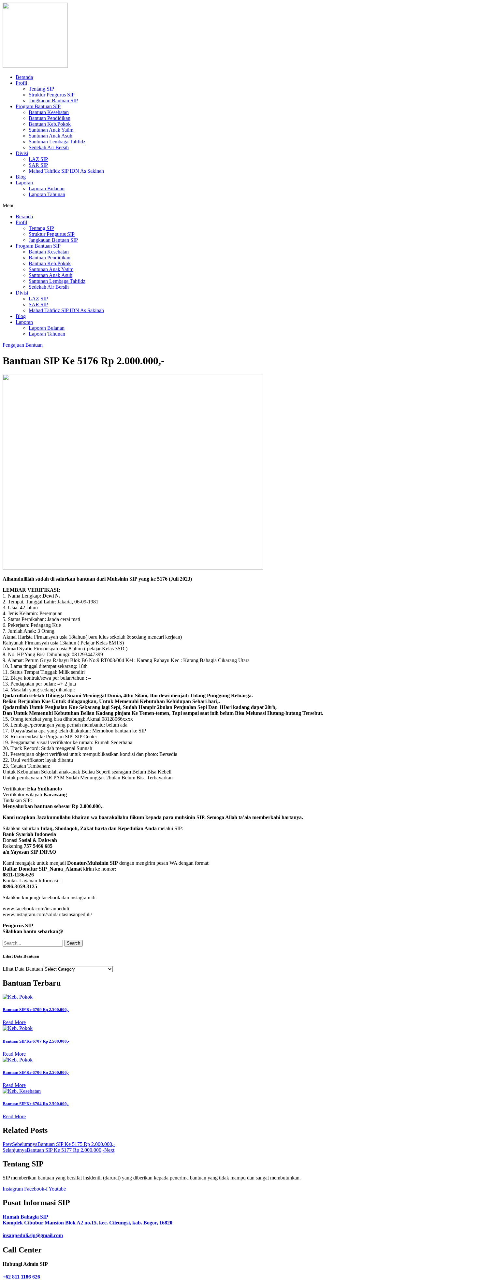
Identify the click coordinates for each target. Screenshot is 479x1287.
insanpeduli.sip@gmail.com (33, 1235)
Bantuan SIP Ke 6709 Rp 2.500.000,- (36, 1009)
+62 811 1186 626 (21, 1277)
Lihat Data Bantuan (23, 969)
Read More (14, 1022)
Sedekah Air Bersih (49, 147)
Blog (21, 177)
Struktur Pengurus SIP (52, 94)
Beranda (24, 77)
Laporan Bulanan (47, 188)
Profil (21, 83)
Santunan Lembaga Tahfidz (57, 141)
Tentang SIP (41, 89)
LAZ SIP (38, 159)
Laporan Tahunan (47, 194)
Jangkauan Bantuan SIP (53, 100)
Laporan (24, 182)
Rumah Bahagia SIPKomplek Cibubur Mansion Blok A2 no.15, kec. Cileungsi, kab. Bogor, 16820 (87, 1219)
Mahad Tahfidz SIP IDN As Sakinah (66, 171)
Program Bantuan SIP (38, 106)
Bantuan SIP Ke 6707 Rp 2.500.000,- (36, 1041)
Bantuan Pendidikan (49, 118)
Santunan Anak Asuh (50, 135)
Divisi (22, 153)
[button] (239, 206)
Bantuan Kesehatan (49, 112)
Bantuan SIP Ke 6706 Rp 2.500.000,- (36, 1072)
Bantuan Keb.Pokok (50, 124)
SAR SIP (38, 165)
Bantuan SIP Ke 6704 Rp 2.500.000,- (36, 1103)
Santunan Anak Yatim (51, 130)
